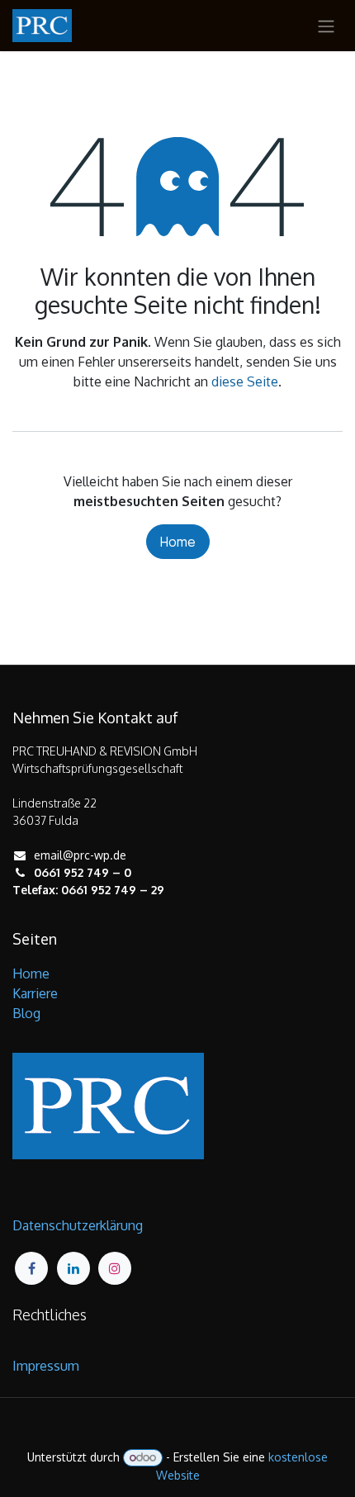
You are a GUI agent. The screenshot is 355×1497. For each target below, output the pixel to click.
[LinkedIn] (73, 1268)
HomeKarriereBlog (35, 993)
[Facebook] (31, 1268)
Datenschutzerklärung (77, 1225)
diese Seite (244, 381)
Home (178, 542)
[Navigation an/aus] (326, 25)
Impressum (45, 1365)
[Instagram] (114, 1268)
